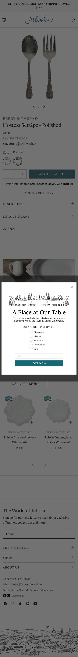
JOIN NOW (39, 363)
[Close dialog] (71, 286)
